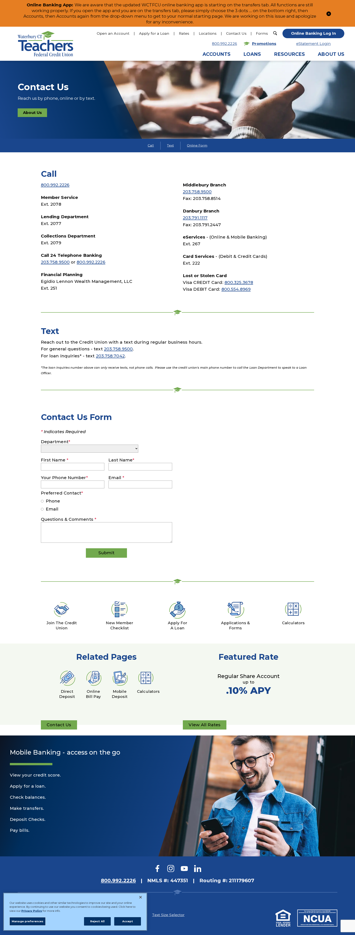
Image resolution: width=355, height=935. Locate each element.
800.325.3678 (239, 282)
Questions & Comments (68, 519)
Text (170, 145)
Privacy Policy (31, 910)
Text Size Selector (168, 915)
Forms (262, 33)
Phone (52, 501)
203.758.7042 (110, 355)
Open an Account (113, 33)
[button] (328, 13)
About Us (32, 112)
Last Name (121, 459)
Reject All (97, 921)
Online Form (197, 145)
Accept (127, 921)
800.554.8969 (236, 289)
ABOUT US (331, 54)
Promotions (264, 43)
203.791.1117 (195, 217)
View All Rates (204, 726)
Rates (184, 33)
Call (151, 145)
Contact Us (236, 33)
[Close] (140, 897)
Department (55, 441)
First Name (54, 459)
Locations (208, 33)
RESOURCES (289, 54)
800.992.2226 (224, 43)
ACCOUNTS (217, 54)
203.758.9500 (55, 262)
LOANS (252, 54)
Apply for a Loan (154, 33)
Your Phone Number (64, 477)
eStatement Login (313, 43)
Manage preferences (27, 921)
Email (116, 477)
